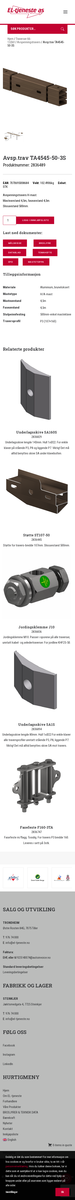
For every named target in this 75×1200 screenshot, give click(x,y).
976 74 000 (12, 937)
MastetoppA (36, 262)
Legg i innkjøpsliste (35, 220)
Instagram (9, 1054)
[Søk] (63, 29)
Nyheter (7, 1123)
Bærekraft (9, 1118)
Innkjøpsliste (10, 1134)
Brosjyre (45, 243)
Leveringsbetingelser (15, 972)
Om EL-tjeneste (12, 1096)
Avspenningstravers (29, 42)
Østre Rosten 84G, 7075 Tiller (20, 928)
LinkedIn (8, 1064)
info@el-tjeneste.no (18, 943)
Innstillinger (12, 1192)
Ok (62, 1192)
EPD (10, 262)
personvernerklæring (17, 1166)
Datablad (14, 252)
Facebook (9, 1045)
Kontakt (8, 1129)
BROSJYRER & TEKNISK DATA (20, 1112)
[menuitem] (37, 1139)
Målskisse (15, 243)
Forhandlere (10, 1101)
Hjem (11, 38)
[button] (65, 12)
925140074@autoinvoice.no (34, 957)
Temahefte (45, 252)
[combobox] (33, 29)
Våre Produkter (12, 1107)
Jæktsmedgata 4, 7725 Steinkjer (22, 1004)
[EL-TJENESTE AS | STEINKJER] (26, 12)
